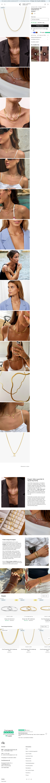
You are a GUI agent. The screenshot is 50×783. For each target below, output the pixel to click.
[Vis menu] (2, 4)
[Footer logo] (2, 742)
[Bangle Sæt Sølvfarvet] (9, 608)
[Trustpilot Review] (42, 32)
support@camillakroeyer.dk (10, 749)
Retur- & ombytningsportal (31, 751)
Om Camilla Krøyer (30, 770)
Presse (27, 775)
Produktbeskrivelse (36, 37)
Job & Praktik (28, 753)
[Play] (35, 54)
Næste (49, 608)
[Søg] (4, 4)
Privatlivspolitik (29, 765)
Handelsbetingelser (30, 763)
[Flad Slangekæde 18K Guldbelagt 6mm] (9, 638)
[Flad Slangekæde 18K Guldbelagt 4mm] (28, 638)
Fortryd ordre (28, 760)
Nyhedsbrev (28, 768)
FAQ (27, 749)
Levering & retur (35, 39)
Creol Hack (3, 781)
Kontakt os (28, 772)
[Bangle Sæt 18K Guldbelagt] (28, 608)
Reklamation (28, 758)
